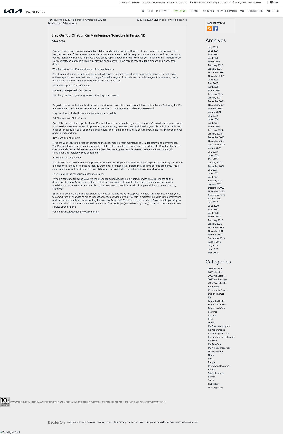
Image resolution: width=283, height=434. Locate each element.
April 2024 (213, 123)
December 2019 (216, 227)
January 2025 (215, 97)
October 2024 (215, 108)
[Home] (143, 11)
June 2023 (213, 155)
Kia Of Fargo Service (218, 333)
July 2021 (212, 170)
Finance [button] (195, 11)
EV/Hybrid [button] (180, 11)
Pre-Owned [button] (163, 11)
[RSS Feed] (209, 28)
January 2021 (214, 184)
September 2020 (216, 195)
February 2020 (215, 220)
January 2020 (215, 224)
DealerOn (91, 422)
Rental (211, 369)
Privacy (110, 422)
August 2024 (214, 112)
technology (213, 384)
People (211, 362)
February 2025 (215, 94)
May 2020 (213, 209)
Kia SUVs (212, 340)
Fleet (210, 319)
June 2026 (213, 51)
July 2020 (213, 202)
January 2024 (215, 134)
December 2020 (216, 188)
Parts (210, 358)
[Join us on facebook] (215, 28)
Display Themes (216, 294)
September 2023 (216, 144)
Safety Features (216, 373)
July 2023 (213, 152)
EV (209, 297)
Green (211, 322)
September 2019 (216, 238)
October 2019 (215, 234)
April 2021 (213, 177)
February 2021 (215, 180)
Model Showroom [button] (251, 11)
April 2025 (213, 87)
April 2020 (213, 213)
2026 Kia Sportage (217, 279)
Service (211, 377)
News (211, 355)
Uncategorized (71, 211)
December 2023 (216, 137)
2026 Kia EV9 (215, 268)
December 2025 (216, 72)
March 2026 (214, 61)
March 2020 (214, 216)
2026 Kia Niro (215, 272)
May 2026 (213, 54)
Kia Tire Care (214, 344)
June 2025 (213, 79)
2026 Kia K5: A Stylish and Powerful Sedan (161, 20)
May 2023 (213, 159)
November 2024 (216, 105)
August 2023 (214, 148)
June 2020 (213, 206)
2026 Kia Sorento (217, 276)
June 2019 (213, 249)
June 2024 (213, 119)
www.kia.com (191, 422)
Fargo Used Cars (216, 308)
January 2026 (215, 69)
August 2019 (214, 242)
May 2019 (213, 252)
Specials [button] (208, 11)
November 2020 (216, 191)
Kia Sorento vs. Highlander (221, 337)
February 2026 (215, 65)
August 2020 (214, 198)
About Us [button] (273, 11)
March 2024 (214, 126)
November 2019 (216, 231)
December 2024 (216, 101)
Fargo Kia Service (217, 304)
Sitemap (101, 422)
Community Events (217, 290)
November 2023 (216, 141)
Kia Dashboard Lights (219, 326)
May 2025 (213, 83)
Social (211, 380)
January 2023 (215, 162)
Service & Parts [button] (227, 11)
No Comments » (90, 211)
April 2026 (213, 58)
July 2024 (213, 116)
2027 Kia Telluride (217, 283)
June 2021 (213, 173)
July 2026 (213, 47)
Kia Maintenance (216, 330)
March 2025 (214, 90)
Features (212, 312)
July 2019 (213, 245)
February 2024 (215, 130)
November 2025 (216, 76)
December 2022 (216, 166)
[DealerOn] (56, 422)
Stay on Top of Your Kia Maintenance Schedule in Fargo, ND (99, 36)
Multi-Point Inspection (219, 348)
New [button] (150, 11)
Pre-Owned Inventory (219, 366)
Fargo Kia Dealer (216, 301)
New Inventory (215, 351)
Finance (212, 315)
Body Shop (213, 286)
